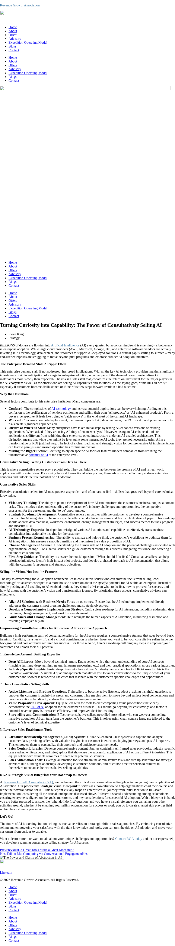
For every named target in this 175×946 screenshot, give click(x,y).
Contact (14, 50)
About (13, 31)
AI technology (61, 408)
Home (13, 27)
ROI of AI (37, 707)
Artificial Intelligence (65, 345)
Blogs (12, 46)
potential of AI (38, 455)
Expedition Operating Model (28, 42)
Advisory (15, 38)
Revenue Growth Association (20, 5)
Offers (13, 35)
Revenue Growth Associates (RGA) (28, 782)
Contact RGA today (128, 839)
